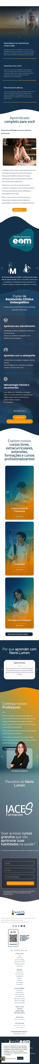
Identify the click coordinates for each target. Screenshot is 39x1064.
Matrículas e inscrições (19, 998)
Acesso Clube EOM (19, 994)
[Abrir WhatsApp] (34, 1059)
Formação (19, 978)
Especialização (19, 976)
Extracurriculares (19, 974)
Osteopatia (19, 980)
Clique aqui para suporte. (20, 1033)
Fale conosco (19, 966)
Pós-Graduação (19, 982)
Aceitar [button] (20, 1058)
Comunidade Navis (19, 996)
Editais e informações (19, 1000)
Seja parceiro (19, 984)
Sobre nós (19, 957)
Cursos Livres (19, 972)
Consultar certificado (20, 1002)
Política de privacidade (19, 961)
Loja (20, 955)
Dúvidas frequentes (19, 964)
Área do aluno (19, 990)
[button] (32, 3)
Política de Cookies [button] (10, 1058)
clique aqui (24, 950)
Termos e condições (19, 959)
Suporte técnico (19, 992)
